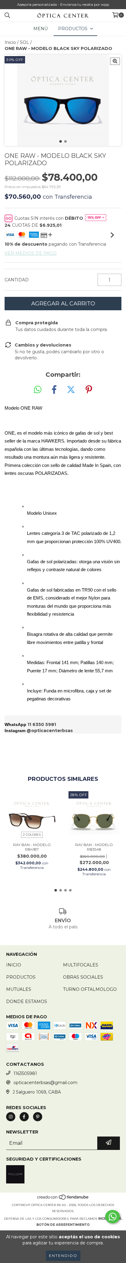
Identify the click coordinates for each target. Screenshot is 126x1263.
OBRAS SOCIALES (83, 977)
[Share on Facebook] (54, 390)
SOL (24, 42)
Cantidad (17, 280)
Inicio (10, 42)
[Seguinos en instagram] (10, 1116)
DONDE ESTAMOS (26, 1001)
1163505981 (25, 1073)
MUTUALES (18, 989)
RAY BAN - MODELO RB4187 (32, 847)
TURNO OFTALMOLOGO (90, 989)
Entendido (63, 1255)
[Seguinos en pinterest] (37, 1116)
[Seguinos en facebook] (24, 1116)
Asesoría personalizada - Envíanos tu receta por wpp (63, 4)
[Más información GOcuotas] (95, 218)
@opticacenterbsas (50, 730)
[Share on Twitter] (71, 390)
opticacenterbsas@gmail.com (45, 1082)
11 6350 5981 (42, 724)
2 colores (32, 835)
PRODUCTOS (20, 977)
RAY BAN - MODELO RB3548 (94, 847)
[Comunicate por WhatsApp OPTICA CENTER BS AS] (112, 1216)
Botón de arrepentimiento (63, 1225)
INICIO (13, 965)
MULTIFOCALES (80, 965)
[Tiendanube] (63, 1199)
